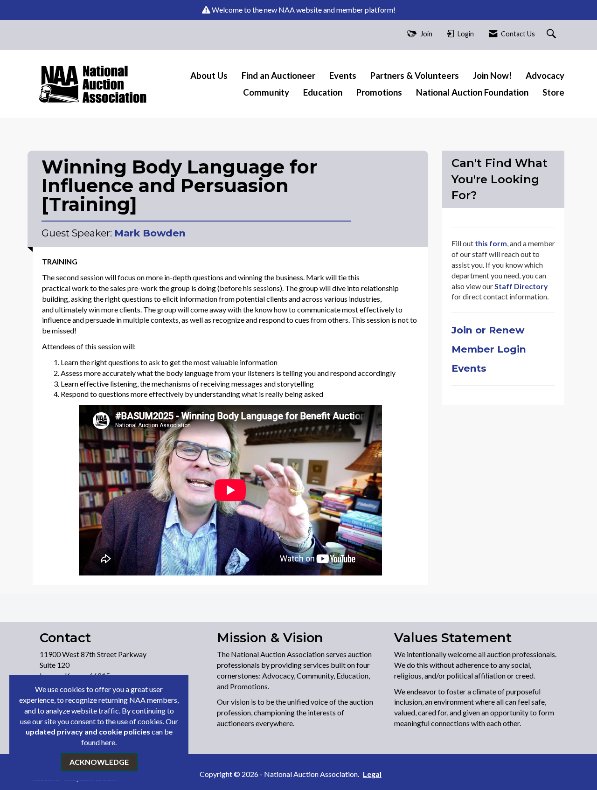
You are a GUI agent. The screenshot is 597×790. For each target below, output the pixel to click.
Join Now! (492, 75)
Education (322, 92)
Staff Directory (520, 286)
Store (553, 92)
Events (342, 75)
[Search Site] (552, 34)
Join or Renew (489, 330)
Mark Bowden (150, 233)
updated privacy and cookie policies (88, 731)
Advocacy (545, 75)
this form (491, 243)
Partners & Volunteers (414, 75)
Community (266, 92)
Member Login (488, 349)
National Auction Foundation (472, 92)
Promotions (379, 92)
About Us (209, 75)
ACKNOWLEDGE (99, 761)
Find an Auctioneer (278, 75)
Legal (372, 773)
